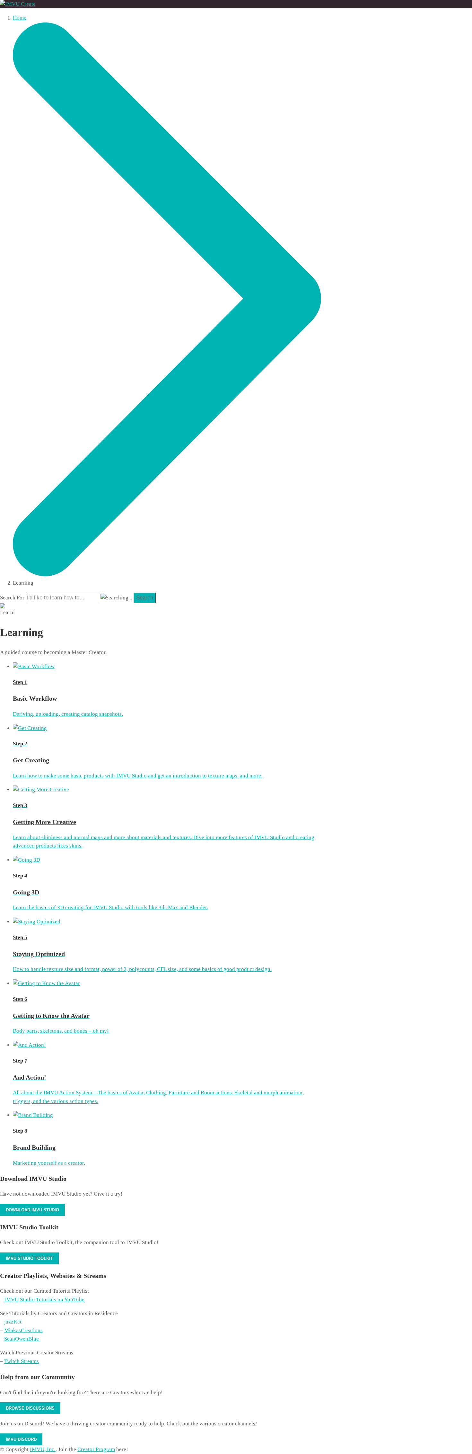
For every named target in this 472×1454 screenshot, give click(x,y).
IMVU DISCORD (21, 1439)
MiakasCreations (23, 1330)
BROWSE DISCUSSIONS (30, 1408)
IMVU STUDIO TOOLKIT (29, 1258)
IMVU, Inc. (43, 1449)
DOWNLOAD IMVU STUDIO (32, 1209)
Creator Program (96, 1449)
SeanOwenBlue (22, 1339)
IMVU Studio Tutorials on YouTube (44, 1300)
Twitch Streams (21, 1361)
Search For (12, 598)
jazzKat (13, 1322)
